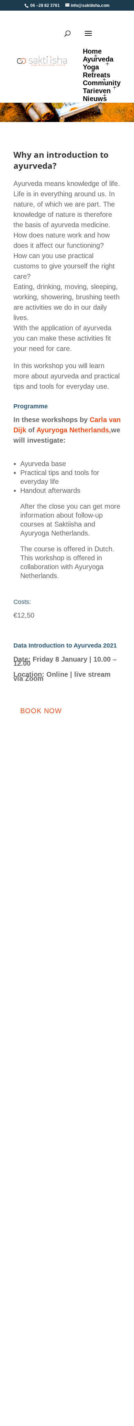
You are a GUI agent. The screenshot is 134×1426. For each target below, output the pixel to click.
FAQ (18, 1032)
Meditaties (25, 1170)
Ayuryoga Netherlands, (73, 430)
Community (102, 83)
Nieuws (95, 98)
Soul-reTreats (29, 1157)
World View (27, 1247)
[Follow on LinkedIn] (94, 957)
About (20, 1211)
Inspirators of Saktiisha (41, 1337)
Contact (22, 1068)
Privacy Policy (30, 1080)
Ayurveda (98, 59)
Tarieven (97, 91)
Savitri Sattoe (29, 1223)
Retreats (96, 75)
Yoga (91, 67)
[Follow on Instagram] (109, 957)
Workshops (27, 1121)
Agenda (23, 1056)
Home (92, 51)
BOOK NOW (41, 711)
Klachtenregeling (34, 1259)
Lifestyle (23, 1133)
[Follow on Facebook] (78, 957)
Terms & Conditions (37, 1019)
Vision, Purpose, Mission (43, 1235)
